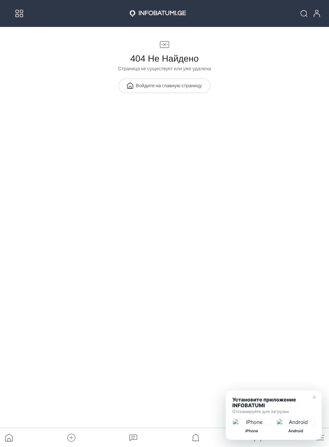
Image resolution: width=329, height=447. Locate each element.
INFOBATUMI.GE (162, 13)
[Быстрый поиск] (300, 13)
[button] (71, 438)
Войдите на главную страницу (169, 86)
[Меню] (19, 13)
